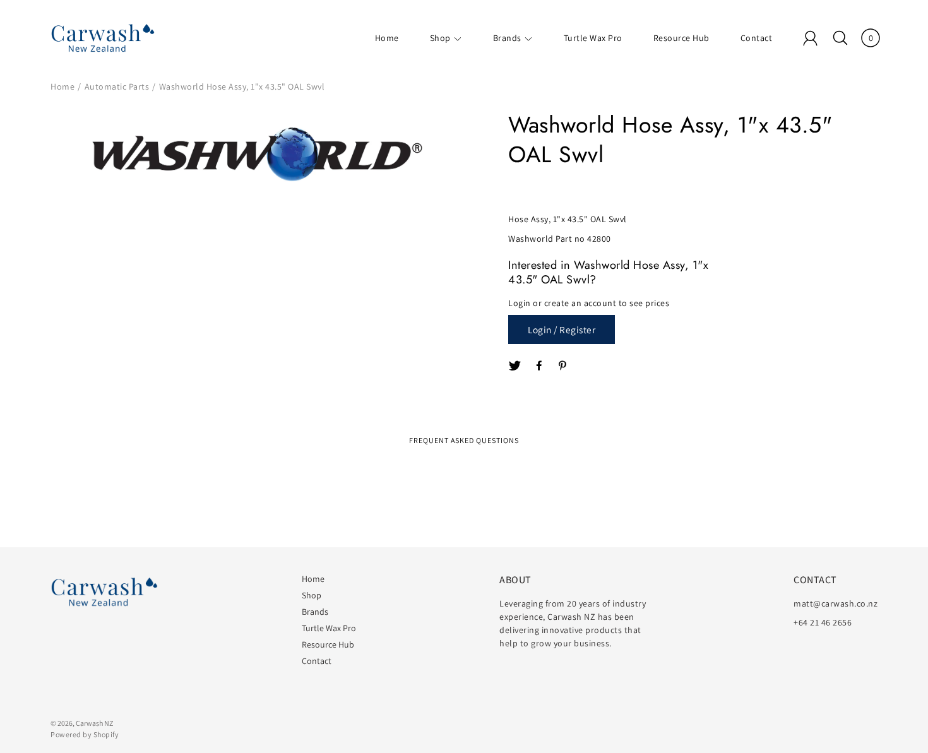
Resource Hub (681, 38)
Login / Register (561, 329)
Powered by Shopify (85, 734)
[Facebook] (539, 366)
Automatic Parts (117, 86)
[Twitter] (515, 366)
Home (387, 38)
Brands (507, 38)
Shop (440, 38)
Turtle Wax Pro (593, 38)
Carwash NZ (94, 723)
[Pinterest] (563, 366)
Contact (757, 38)
